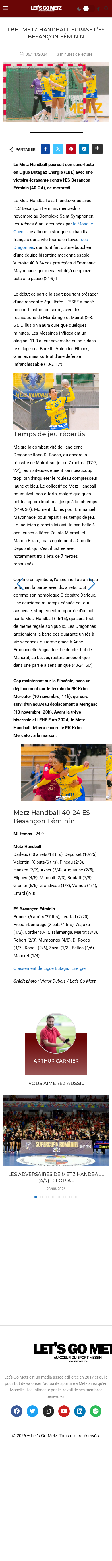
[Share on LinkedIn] (84, 149)
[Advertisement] (56, 1260)
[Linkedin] (80, 1411)
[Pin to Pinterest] (71, 149)
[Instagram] (48, 1411)
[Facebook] (16, 1411)
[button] (20, 584)
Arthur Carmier (56, 1061)
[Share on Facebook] (45, 149)
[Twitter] (32, 1411)
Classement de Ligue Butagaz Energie (49, 968)
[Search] (106, 8)
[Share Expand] (97, 149)
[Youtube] (64, 1411)
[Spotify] (95, 1411)
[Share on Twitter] (58, 149)
